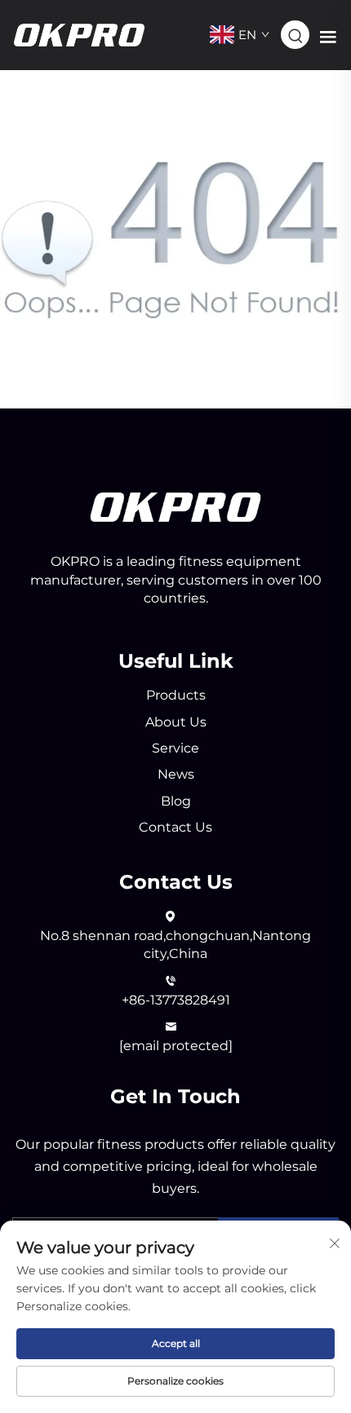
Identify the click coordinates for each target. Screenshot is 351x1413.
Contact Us (175, 827)
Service (175, 748)
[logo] (175, 506)
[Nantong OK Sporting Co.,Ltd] (79, 34)
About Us (176, 722)
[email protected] (176, 1045)
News (176, 774)
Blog (176, 801)
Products (176, 695)
